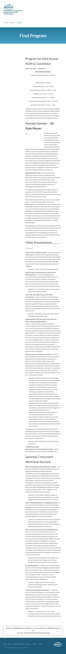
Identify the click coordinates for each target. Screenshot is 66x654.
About (10, 644)
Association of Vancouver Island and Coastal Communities (13, 12)
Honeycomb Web (24, 647)
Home (5, 644)
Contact (40, 644)
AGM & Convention (18, 644)
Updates (34, 644)
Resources (28, 644)
